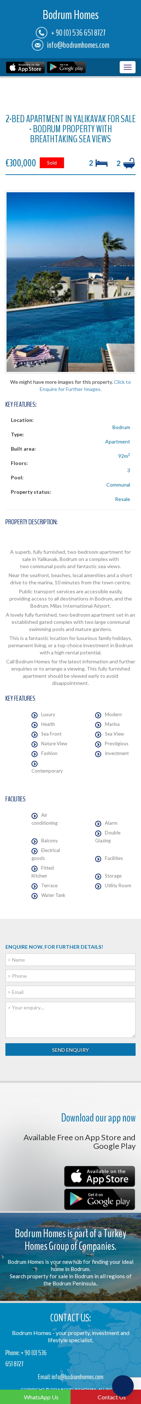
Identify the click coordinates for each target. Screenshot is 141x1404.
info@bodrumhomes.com (78, 45)
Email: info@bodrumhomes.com (70, 1377)
